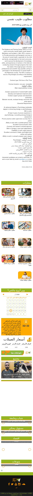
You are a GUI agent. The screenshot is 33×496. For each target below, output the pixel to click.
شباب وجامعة (16, 418)
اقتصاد (16, 438)
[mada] (12, 4)
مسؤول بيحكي (16, 428)
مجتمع (16, 358)
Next (29, 370)
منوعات (16, 461)
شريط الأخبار (27, 13)
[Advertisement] (16, 398)
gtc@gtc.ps (23, 159)
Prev (3, 370)
